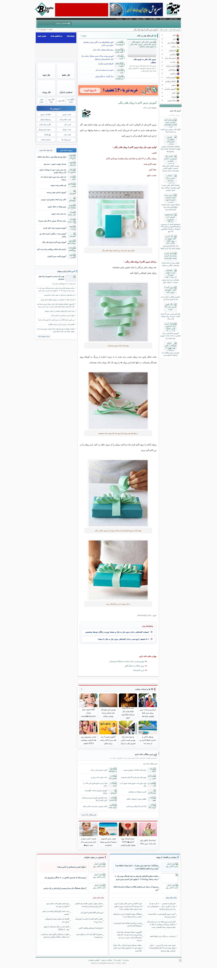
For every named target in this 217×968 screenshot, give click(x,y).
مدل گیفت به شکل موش (104, 76)
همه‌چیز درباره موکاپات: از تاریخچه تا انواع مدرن (170, 354)
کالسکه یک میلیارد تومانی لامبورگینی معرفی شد (57, 920)
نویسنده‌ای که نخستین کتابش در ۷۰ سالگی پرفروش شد (65, 878)
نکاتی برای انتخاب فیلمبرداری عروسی (53, 199)
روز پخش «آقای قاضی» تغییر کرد (92, 912)
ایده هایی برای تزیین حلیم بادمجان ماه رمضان (53, 178)
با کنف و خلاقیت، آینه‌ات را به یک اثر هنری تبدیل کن (170, 298)
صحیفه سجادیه (46, 139)
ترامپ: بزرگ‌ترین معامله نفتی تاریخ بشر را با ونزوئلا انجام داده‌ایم (127, 924)
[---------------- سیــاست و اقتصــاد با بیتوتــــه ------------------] (166, 857)
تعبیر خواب (41, 100)
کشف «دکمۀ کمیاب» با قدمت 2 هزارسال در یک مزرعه (89, 920)
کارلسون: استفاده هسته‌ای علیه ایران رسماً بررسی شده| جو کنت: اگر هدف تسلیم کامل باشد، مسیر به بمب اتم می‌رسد (56, 305)
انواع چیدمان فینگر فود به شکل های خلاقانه (51, 157)
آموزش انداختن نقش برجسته (56, 192)
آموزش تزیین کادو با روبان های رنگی (137, 102)
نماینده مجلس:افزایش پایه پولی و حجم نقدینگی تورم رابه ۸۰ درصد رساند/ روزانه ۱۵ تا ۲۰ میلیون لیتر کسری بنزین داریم (56, 289)
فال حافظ (66, 75)
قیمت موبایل (66, 129)
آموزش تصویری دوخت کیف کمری (54, 228)
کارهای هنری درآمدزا (106, 64)
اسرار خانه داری (174, 29)
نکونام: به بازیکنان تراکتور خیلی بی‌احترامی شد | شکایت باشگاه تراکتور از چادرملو (55, 935)
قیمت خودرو (67, 114)
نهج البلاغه (47, 134)
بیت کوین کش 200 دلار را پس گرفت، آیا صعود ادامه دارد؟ (56, 320)
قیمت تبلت (67, 134)
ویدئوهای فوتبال (45, 119)
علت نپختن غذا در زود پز (99, 777)
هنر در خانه (163, 29)
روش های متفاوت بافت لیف (103, 50)
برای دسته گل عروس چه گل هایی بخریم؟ (52, 221)
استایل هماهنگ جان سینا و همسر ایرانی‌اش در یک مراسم (64, 888)
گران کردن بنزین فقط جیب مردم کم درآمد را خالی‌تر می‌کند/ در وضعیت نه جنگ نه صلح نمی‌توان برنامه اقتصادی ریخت (161, 924)
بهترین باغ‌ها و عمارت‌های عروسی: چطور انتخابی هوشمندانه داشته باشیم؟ (170, 168)
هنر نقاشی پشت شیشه (58, 185)
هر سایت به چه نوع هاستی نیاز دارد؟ (63, 283)
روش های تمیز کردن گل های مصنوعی (133, 777)
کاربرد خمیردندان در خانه (99, 770)
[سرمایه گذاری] (118, 90)
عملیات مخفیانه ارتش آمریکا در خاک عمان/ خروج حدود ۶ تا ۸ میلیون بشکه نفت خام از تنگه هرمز (56, 330)
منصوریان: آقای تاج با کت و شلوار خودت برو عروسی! (89, 935)
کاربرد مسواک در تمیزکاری (137, 792)
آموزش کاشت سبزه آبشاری (56, 256)
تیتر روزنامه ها (66, 139)
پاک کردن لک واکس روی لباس (136, 806)
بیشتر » (83, 36)
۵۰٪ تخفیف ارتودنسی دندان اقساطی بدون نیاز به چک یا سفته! (123, 639)
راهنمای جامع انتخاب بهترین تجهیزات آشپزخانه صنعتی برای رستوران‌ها (170, 148)
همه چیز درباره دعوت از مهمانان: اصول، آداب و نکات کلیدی (52, 171)
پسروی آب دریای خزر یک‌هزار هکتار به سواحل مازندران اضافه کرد (135, 888)
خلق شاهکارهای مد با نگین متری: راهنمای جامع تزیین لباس (98, 43)
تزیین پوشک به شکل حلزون (57, 206)
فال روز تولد (51, 100)
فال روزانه (46, 92)
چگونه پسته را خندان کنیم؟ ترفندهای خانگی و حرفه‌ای (171, 264)
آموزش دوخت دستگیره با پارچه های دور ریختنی (53, 235)
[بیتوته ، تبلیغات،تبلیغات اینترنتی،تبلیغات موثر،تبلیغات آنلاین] (81, 9)
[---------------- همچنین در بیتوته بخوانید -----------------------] (94, 857)
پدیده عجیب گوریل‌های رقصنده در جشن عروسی (60, 311)
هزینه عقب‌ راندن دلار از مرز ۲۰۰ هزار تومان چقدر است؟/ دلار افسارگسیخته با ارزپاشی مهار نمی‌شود (162, 948)
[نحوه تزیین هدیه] (118, 215)
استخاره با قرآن (65, 92)
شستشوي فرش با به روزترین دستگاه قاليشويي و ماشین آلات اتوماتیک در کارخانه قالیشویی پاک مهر (170, 227)
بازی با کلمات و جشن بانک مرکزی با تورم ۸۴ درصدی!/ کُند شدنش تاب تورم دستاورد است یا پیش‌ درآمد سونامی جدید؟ (128, 906)
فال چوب (61, 101)
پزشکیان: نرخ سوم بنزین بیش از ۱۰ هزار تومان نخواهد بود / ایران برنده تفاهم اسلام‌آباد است (136, 867)
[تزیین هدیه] (118, 400)
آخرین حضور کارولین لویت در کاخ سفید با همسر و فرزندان (161, 915)
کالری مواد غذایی (45, 124)
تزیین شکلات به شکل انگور (134, 666)
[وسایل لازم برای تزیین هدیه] (118, 493)
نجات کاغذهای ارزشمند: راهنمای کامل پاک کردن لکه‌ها (170, 247)
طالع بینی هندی (70, 100)
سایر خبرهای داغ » (43, 336)
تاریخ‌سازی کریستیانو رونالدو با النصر (91, 928)
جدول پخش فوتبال (44, 129)
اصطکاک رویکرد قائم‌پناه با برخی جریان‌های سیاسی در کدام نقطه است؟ (127, 915)
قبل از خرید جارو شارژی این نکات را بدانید (95, 784)
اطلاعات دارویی (45, 114)
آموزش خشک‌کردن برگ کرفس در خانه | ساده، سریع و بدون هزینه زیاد (170, 335)
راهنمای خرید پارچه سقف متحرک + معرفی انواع (170, 281)
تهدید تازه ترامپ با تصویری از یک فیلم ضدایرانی (51, 277)
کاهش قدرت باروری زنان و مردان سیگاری (61, 324)
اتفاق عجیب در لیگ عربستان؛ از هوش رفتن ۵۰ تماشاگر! (56, 928)
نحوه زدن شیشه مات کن (105, 70)
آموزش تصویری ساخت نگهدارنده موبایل (96, 792)
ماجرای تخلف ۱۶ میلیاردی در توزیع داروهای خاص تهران (58, 299)
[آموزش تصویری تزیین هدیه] (118, 312)
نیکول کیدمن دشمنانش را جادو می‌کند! (63, 315)
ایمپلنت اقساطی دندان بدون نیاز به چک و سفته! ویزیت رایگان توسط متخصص (117, 632)
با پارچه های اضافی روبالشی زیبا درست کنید (51, 249)
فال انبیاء (46, 75)
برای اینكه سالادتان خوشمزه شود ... (134, 770)
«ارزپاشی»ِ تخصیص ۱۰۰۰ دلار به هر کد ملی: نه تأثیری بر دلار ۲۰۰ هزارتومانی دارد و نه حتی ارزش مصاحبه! (161, 906)
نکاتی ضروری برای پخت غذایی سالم (95, 806)
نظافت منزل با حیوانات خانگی (136, 799)
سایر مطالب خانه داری (89, 815)
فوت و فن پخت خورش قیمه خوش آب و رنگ (133, 784)
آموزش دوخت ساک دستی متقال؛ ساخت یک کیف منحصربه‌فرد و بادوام (97, 57)
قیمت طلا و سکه (65, 119)
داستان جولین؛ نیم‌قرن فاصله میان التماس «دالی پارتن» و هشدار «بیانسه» (89, 905)
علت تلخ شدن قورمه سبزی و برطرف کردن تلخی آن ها (94, 799)
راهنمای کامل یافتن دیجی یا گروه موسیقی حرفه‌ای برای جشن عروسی (170, 187)
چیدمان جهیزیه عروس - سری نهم (55, 164)
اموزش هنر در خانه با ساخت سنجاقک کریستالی (126, 661)
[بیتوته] (44, 15)
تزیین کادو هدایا (138, 670)
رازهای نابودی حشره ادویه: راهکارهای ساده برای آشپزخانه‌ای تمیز (170, 207)
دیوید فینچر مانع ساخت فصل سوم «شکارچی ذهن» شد (57, 905)
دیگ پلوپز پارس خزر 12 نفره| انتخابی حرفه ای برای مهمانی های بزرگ (170, 316)
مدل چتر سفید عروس (58, 214)
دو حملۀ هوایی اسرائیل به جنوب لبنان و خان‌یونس (59, 295)
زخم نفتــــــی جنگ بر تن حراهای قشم (162, 936)
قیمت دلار (67, 124)
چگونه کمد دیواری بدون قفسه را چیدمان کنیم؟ (170, 130)
